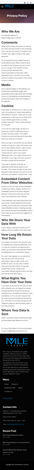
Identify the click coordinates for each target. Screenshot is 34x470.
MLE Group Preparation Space (13, 435)
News (20, 388)
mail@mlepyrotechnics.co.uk (15, 424)
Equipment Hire (9, 388)
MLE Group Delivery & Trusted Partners (16, 442)
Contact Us (8, 391)
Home (6, 384)
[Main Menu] (2, 6)
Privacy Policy (7, 398)
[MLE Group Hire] (9, 6)
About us (15, 384)
